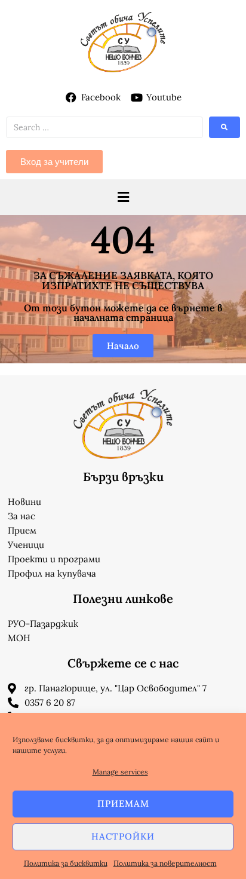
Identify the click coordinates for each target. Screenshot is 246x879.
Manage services (120, 771)
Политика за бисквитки (65, 863)
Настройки (123, 836)
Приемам (123, 803)
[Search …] (104, 127)
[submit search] (224, 127)
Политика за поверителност (165, 863)
